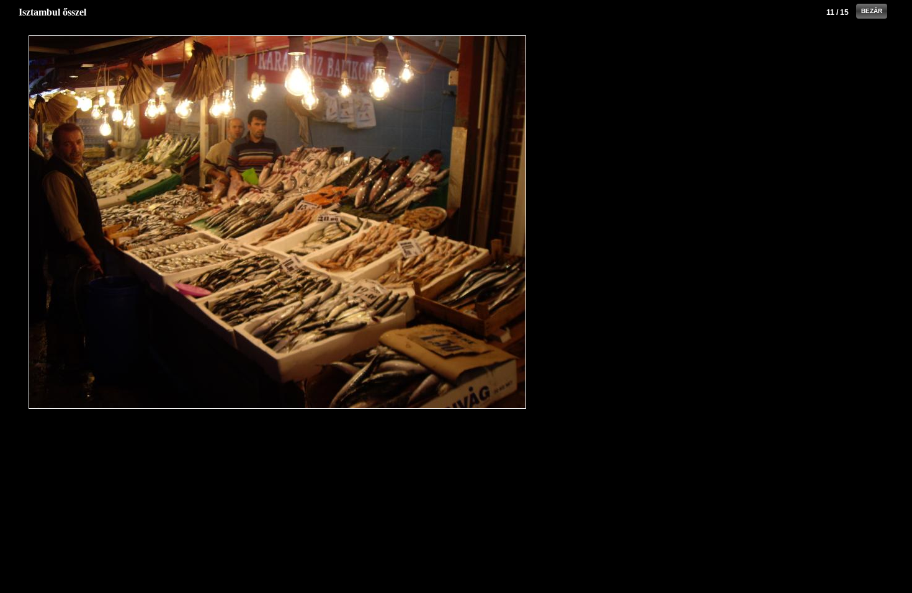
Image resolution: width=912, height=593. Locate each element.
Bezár (871, 10)
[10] (111, 222)
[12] (444, 222)
